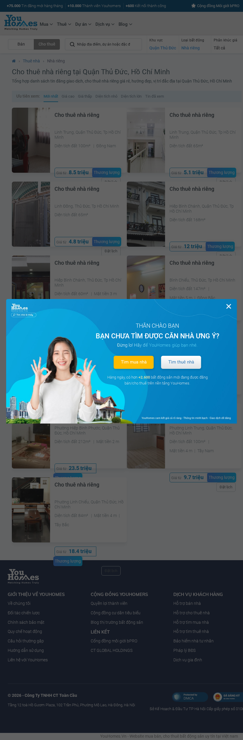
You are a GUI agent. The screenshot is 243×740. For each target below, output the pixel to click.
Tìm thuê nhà (181, 362)
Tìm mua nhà (134, 362)
